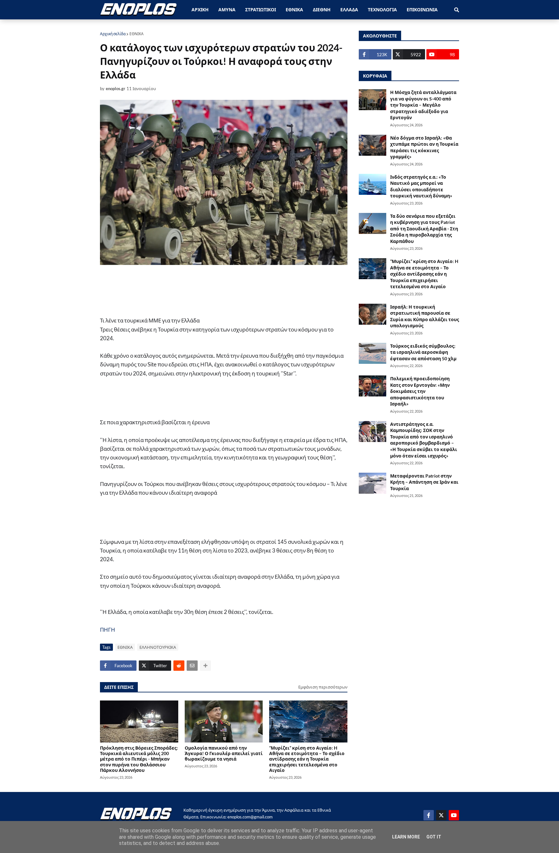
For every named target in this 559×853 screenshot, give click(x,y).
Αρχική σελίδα (113, 33)
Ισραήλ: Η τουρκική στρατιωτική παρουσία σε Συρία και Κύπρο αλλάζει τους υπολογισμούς (424, 316)
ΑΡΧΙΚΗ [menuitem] (200, 9)
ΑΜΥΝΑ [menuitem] (227, 9)
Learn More (406, 836)
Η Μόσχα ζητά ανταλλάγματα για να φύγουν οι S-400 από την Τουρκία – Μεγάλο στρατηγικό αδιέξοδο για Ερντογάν (423, 105)
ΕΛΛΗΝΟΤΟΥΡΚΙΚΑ (157, 647)
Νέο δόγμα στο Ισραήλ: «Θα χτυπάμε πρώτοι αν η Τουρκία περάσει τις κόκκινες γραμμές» (424, 147)
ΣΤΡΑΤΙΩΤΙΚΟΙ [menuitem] (260, 9)
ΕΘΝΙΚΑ (136, 33)
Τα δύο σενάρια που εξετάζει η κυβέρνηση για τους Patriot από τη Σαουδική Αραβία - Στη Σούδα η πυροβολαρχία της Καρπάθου (424, 228)
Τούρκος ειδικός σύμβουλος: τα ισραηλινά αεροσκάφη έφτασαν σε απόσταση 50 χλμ (423, 352)
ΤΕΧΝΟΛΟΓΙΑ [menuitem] (382, 9)
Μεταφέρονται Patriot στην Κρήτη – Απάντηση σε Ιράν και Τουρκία (424, 482)
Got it (433, 836)
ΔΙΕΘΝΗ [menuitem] (322, 9)
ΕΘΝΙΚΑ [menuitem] (294, 9)
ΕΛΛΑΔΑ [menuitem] (349, 9)
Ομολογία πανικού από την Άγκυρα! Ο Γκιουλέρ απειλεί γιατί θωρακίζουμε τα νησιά (224, 753)
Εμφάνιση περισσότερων (322, 687)
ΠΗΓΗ (107, 629)
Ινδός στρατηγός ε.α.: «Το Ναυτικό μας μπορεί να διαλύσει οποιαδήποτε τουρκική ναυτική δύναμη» (421, 186)
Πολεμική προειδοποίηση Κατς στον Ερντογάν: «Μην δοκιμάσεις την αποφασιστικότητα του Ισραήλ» (420, 391)
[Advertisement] (223, 290)
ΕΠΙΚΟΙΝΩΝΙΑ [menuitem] (422, 9)
